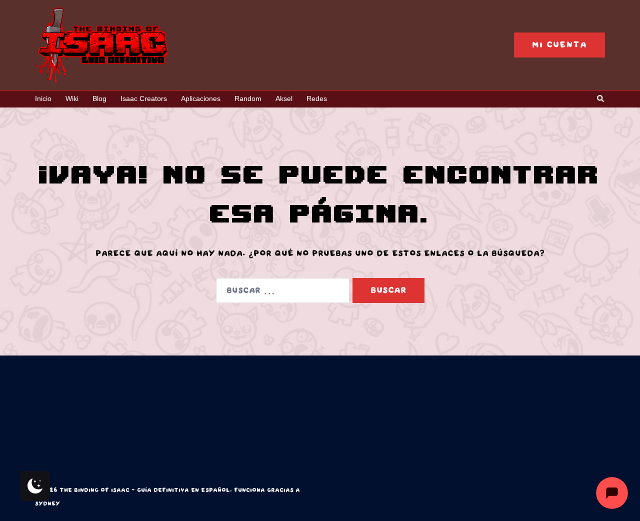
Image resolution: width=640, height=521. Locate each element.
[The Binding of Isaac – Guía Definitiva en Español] (101, 45)
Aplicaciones (200, 98)
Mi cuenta (559, 45)
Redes (316, 98)
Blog (99, 98)
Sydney (47, 504)
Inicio (43, 98)
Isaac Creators (143, 98)
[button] (601, 99)
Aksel (284, 98)
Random (248, 98)
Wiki (72, 98)
